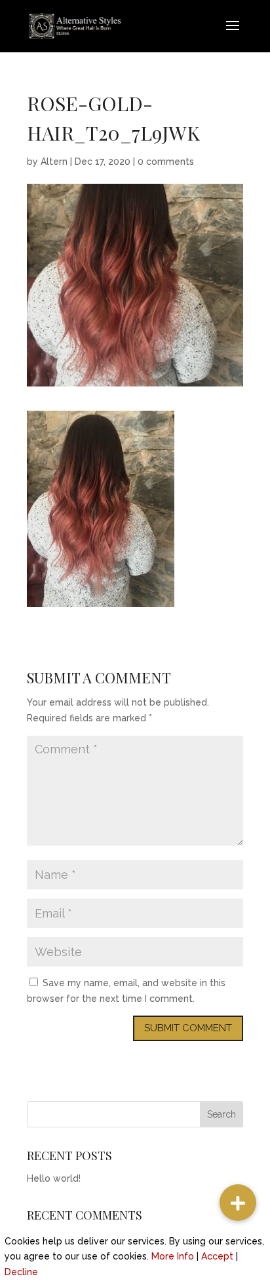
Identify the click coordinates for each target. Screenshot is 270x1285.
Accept (217, 1256)
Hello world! (54, 1178)
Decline (21, 1272)
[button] (238, 1202)
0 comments (166, 161)
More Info (172, 1256)
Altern (54, 161)
